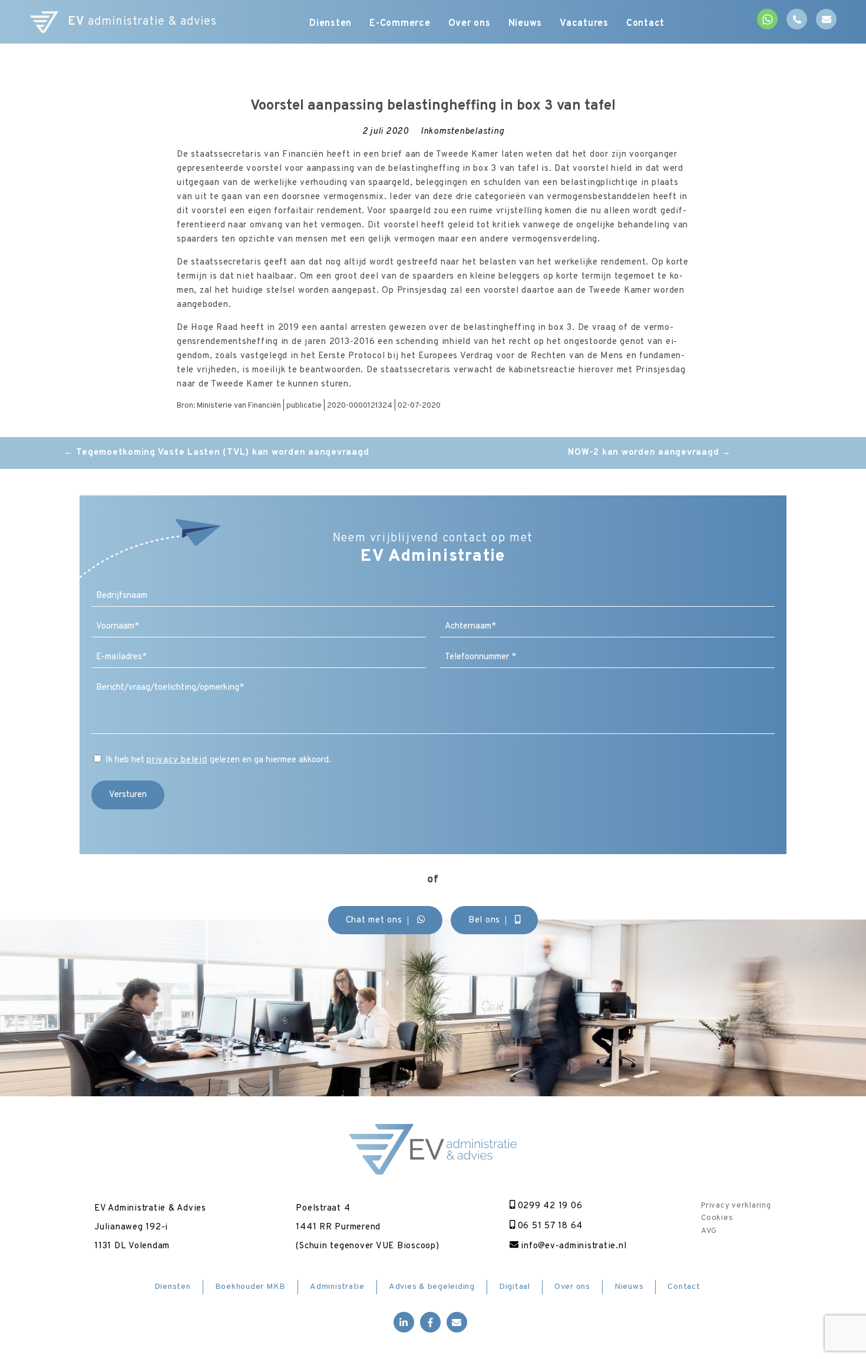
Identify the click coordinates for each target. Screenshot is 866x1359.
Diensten (330, 23)
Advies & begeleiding (432, 1287)
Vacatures (584, 23)
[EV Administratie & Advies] (44, 22)
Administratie (337, 1287)
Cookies (717, 1218)
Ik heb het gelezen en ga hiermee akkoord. (218, 760)
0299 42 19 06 (549, 1206)
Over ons (469, 23)
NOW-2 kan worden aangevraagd (649, 452)
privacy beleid (177, 760)
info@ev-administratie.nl (572, 1246)
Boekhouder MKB (250, 1287)
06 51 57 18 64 (549, 1226)
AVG (708, 1231)
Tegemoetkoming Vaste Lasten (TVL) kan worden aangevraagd (216, 452)
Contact (645, 23)
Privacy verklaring (736, 1206)
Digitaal (514, 1287)
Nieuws (525, 23)
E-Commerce (400, 23)
